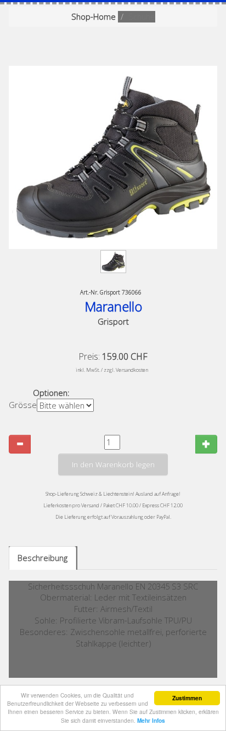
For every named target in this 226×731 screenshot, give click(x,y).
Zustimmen (187, 698)
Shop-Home (93, 16)
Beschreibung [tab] (42, 557)
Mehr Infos (151, 720)
